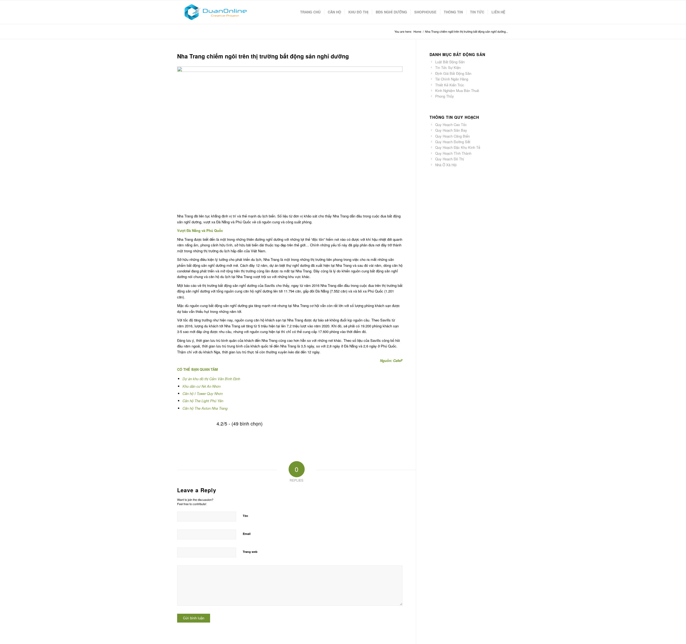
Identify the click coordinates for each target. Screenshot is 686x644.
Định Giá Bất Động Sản (453, 73)
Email (247, 534)
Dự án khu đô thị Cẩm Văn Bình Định (211, 378)
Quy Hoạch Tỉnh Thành (453, 153)
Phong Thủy (444, 96)
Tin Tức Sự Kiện (448, 67)
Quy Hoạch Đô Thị (449, 158)
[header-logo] (215, 12)
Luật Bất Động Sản (450, 61)
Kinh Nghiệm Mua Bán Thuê (457, 90)
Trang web (250, 552)
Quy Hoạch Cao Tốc (451, 124)
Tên (245, 516)
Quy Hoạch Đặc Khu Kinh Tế (457, 147)
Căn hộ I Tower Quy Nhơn (202, 393)
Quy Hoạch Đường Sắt (452, 141)
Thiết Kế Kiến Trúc (449, 84)
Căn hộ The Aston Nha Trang (205, 408)
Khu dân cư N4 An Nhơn (201, 386)
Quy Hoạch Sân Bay (451, 130)
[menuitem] (310, 12)
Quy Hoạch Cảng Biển (452, 136)
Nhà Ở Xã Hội (446, 164)
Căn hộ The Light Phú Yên (202, 400)
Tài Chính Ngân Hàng (451, 79)
